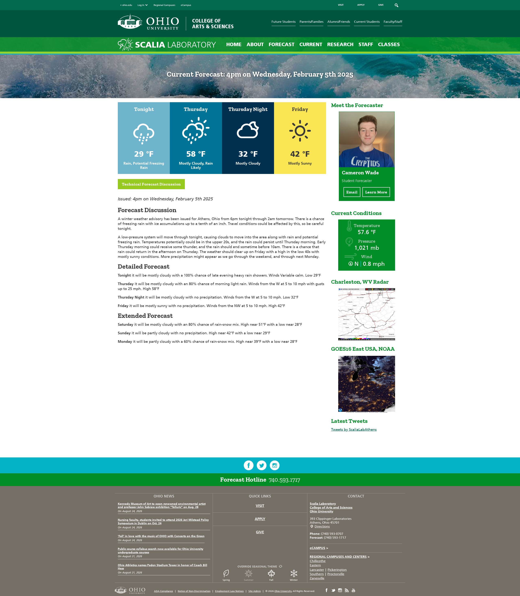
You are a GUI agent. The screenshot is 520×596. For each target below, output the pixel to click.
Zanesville (317, 578)
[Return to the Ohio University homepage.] (148, 21)
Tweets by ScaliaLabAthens (354, 429)
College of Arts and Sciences (331, 507)
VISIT (341, 4)
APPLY (361, 4)
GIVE (381, 4)
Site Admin (254, 591)
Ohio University (321, 511)
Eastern (315, 565)
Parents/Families (311, 22)
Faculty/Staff (393, 22)
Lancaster (317, 570)
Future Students (284, 22)
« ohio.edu (126, 5)
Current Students (367, 22)
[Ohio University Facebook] (327, 590)
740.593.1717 (284, 479)
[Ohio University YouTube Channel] (353, 590)
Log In (141, 5)
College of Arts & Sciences (213, 23)
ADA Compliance (163, 591)
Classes (389, 44)
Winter (294, 580)
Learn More (376, 192)
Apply (260, 519)
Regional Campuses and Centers (340, 557)
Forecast (281, 44)
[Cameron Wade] (367, 166)
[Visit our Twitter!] (261, 465)
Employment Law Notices (229, 591)
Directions (322, 526)
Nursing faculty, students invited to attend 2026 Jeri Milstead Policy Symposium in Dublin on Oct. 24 (163, 521)
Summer (249, 580)
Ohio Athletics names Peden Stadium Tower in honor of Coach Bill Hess (162, 566)
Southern (317, 574)
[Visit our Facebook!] (249, 465)
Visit (260, 506)
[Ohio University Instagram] (340, 590)
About (255, 44)
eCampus (186, 5)
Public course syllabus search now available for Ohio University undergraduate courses (160, 550)
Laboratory (175, 45)
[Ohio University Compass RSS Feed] (347, 590)
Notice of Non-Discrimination (194, 591)
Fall (271, 580)
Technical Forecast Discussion (151, 184)
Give (260, 532)
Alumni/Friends (338, 22)
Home (234, 44)
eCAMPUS (319, 548)
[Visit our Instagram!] (275, 465)
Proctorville (335, 574)
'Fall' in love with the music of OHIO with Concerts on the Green (161, 536)
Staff (366, 44)
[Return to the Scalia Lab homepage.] (126, 44)
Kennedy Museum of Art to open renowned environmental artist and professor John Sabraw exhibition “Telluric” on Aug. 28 (162, 505)
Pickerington (337, 570)
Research (340, 44)
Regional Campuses (164, 5)
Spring (226, 580)
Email (352, 192)
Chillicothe (318, 561)
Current (310, 44)
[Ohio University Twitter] (333, 590)
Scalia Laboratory (323, 504)
